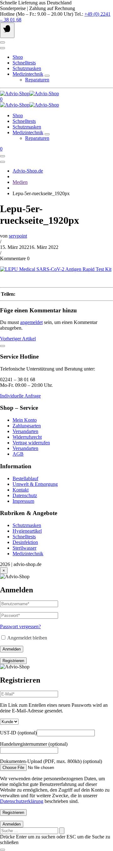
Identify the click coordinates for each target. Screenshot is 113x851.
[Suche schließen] (2, 850)
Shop (18, 57)
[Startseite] (29, 93)
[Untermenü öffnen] (47, 76)
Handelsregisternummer (33, 744)
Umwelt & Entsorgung (35, 484)
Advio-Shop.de (28, 170)
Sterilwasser (24, 548)
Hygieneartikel (27, 531)
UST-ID (18, 732)
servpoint (18, 236)
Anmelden (12, 649)
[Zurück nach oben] (2, 346)
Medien (20, 182)
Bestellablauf (25, 478)
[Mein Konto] (2, 42)
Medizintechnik (28, 74)
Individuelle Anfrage (20, 395)
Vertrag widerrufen (31, 442)
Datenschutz (25, 495)
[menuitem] (63, 420)
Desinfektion (25, 542)
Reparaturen (37, 79)
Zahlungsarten (27, 425)
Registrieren (13, 660)
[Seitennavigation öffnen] (7, 30)
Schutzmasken (27, 68)
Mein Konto (25, 420)
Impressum (23, 501)
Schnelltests (24, 62)
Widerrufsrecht (27, 437)
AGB (18, 454)
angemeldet (31, 322)
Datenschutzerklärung (21, 801)
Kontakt (21, 489)
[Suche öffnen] (2, 48)
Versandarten (25, 431)
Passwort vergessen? (20, 626)
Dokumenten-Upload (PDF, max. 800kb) (51, 761)
